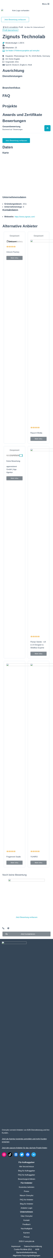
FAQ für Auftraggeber (26, 1175)
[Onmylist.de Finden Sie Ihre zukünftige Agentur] (8, 4)
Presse (26, 1237)
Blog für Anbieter (26, 1204)
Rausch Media (36, 433)
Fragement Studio (13, 857)
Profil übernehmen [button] (10, 30)
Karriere (26, 1233)
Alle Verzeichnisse (26, 1166)
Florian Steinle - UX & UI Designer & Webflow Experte (38, 645)
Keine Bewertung (13, 461)
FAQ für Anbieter (26, 1200)
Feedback (27, 1224)
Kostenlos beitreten (26, 1187)
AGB (37, 1249)
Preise (26, 1191)
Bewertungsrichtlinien (26, 1179)
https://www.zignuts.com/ (25, 217)
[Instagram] (4, 1154)
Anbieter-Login (26, 1208)
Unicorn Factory (12, 252)
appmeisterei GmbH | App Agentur (11, 469)
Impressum (16, 1246)
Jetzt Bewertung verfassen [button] (15, 20)
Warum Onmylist (26, 1195)
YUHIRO (34, 857)
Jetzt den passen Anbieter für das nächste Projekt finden (24, 1148)
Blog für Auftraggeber (26, 1171)
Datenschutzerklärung (33, 1246)
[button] (14, 258)
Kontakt (26, 1220)
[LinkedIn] (16, 1154)
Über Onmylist (26, 1216)
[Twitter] (22, 1154)
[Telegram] (33, 1154)
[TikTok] (10, 1154)
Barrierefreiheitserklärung (26, 1252)
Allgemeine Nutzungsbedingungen (26, 1255)
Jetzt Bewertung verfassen (26, 917)
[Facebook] (28, 1154)
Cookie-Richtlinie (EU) (23, 1249)
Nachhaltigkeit (26, 1228)
